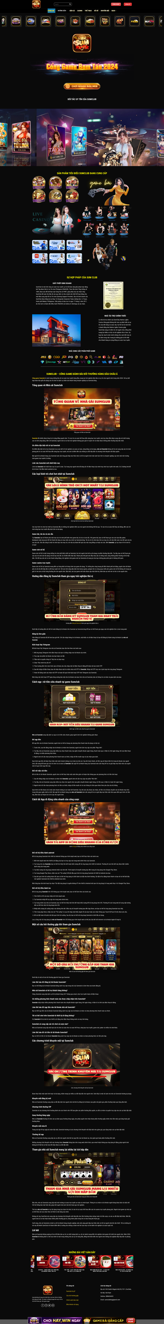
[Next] (158, 137)
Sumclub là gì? (70, 1291)
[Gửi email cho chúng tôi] (53, 1305)
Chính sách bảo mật (72, 1300)
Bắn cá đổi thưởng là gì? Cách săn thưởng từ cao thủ (105, 1270)
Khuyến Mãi (105, 11)
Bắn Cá (72, 11)
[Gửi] (70, 4)
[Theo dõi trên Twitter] (49, 1305)
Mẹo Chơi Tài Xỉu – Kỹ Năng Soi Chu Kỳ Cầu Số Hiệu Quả (54, 1270)
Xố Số (96, 11)
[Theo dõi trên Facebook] (42, 1305)
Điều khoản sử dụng (72, 1304)
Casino (79, 11)
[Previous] (5, 137)
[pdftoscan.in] (41, 4)
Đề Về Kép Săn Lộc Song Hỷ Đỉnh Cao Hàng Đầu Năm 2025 (80, 1270)
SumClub (51, 11)
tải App (74, 846)
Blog (113, 11)
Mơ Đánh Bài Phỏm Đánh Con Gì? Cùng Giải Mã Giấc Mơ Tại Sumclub (131, 1270)
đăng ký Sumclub (76, 623)
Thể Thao (88, 11)
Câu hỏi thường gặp (72, 1296)
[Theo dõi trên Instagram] (46, 1305)
